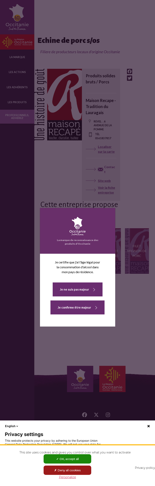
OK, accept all (69, 459)
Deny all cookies (69, 470)
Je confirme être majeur (74, 307)
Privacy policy (145, 468)
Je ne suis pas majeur (74, 289)
